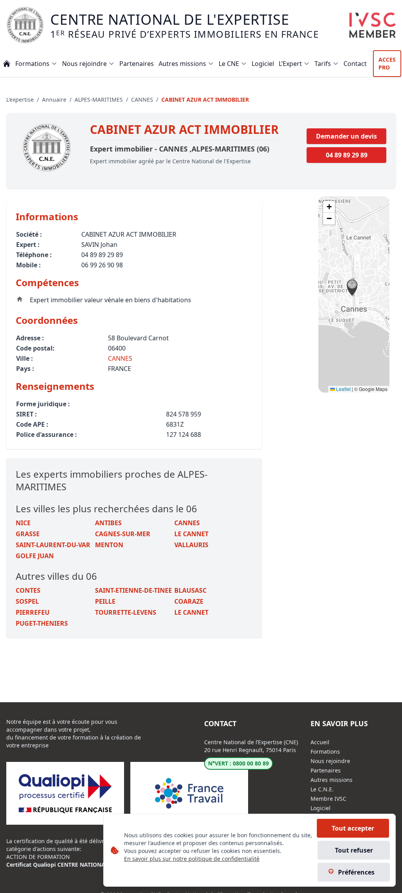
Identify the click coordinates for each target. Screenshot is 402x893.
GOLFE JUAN (35, 556)
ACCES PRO (387, 63)
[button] (352, 287)
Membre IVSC (328, 798)
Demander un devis (346, 136)
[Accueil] (6, 64)
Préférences (356, 872)
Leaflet (343, 388)
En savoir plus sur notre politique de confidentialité (191, 858)
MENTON (109, 545)
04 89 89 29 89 (346, 155)
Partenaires (326, 770)
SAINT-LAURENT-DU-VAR (53, 545)
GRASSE (28, 534)
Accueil (320, 742)
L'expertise (20, 99)
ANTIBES (108, 523)
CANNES (142, 99)
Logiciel (321, 808)
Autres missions (332, 779)
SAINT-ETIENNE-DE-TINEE (133, 590)
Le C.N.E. (322, 789)
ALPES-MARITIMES (99, 99)
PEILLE (105, 601)
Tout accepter (353, 828)
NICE (23, 523)
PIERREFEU (32, 612)
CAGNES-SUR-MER (122, 534)
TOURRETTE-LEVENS (125, 612)
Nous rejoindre (330, 761)
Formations (325, 751)
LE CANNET (191, 534)
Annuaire (54, 99)
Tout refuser (354, 850)
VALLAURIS (191, 545)
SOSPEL (27, 601)
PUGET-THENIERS (42, 623)
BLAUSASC (190, 590)
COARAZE (188, 601)
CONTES (28, 590)
